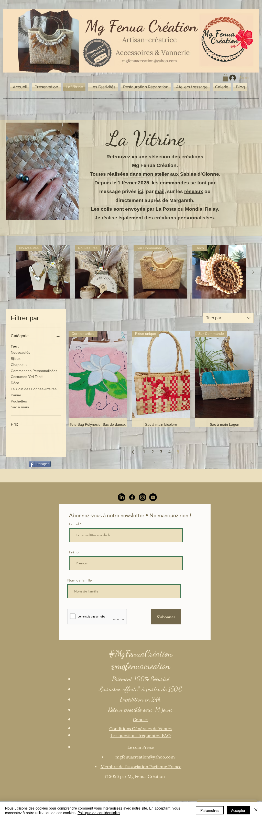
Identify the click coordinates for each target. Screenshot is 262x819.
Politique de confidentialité (99, 812)
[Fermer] (256, 810)
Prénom (75, 552)
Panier (16, 395)
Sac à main (20, 407)
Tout (15, 346)
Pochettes (19, 401)
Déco (15, 383)
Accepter (238, 810)
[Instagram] (142, 497)
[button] (225, 77)
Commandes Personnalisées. (34, 371)
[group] (131, 272)
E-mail (74, 524)
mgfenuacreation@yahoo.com (145, 757)
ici (140, 191)
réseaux (193, 191)
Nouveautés (20, 352)
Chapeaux (19, 365)
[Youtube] (153, 497)
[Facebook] (132, 497)
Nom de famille (79, 580)
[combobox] (228, 318)
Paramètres (209, 810)
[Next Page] (189, 452)
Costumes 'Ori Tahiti (27, 377)
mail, (160, 191)
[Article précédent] (9, 272)
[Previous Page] (133, 452)
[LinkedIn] (121, 497)
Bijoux (15, 359)
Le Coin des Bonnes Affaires (34, 389)
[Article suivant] (253, 272)
